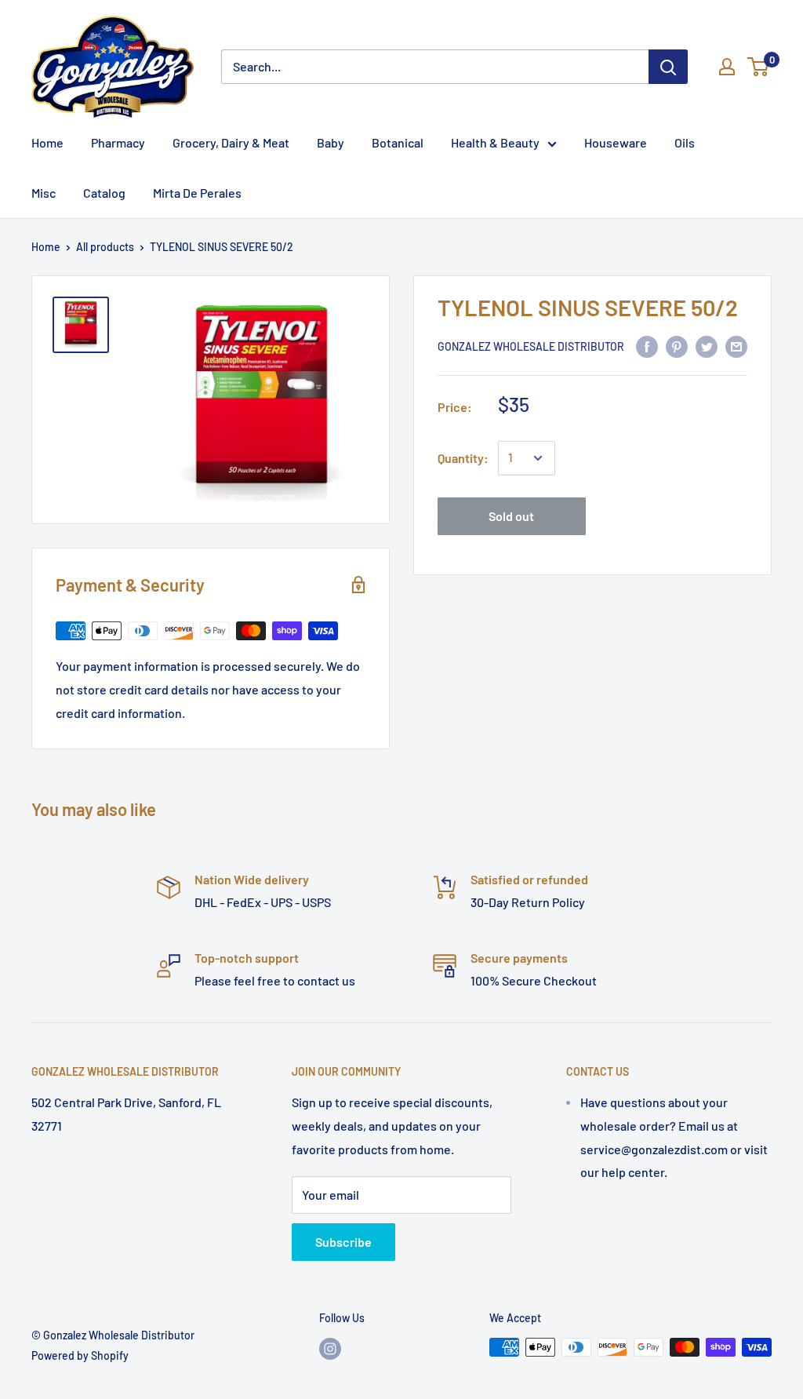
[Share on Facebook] (647, 345)
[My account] (727, 66)
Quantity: (463, 457)
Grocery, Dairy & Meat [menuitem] (231, 142)
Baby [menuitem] (330, 142)
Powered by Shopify (80, 1355)
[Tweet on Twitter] (707, 345)
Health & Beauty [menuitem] (495, 142)
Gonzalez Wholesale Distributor (531, 346)
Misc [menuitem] (43, 192)
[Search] (668, 66)
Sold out (511, 515)
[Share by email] (736, 345)
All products (105, 246)
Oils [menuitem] (684, 142)
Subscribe (343, 1241)
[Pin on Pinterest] (677, 345)
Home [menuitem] (47, 142)
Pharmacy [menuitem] (118, 142)
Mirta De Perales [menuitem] (197, 192)
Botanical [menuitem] (397, 142)
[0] (758, 66)
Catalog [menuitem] (104, 192)
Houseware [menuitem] (615, 142)
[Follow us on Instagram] (330, 1349)
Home (45, 246)
